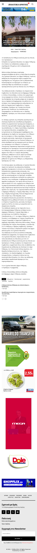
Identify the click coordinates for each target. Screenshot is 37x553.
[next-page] (5, 299)
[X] (13, 512)
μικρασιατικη (26, 279)
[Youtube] (18, 512)
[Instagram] (8, 512)
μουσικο (4, 281)
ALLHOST (22, 550)
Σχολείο (10, 281)
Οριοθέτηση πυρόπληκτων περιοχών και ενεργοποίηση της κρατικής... (18, 293)
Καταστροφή (18, 279)
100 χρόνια (10, 279)
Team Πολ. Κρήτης (20, 49)
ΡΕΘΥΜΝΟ (18, 38)
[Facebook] (4, 512)
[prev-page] (3, 299)
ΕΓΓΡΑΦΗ (17, 538)
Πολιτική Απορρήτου (27, 542)
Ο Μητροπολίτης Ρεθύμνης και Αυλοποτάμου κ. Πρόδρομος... (15, 285)
